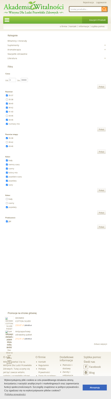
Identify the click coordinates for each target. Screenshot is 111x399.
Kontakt (72, 26)
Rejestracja (88, 2)
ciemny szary (14, 164)
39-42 (11, 107)
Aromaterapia (14, 49)
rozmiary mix (14, 124)
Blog (92, 372)
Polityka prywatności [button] (15, 394)
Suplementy (13, 45)
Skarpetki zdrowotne (17, 54)
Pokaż (101, 86)
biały (11, 160)
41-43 (11, 111)
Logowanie (101, 2)
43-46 (11, 115)
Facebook (95, 367)
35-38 (11, 99)
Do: (18, 80)
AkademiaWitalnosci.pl (33, 8)
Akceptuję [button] (95, 387)
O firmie (63, 26)
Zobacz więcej (100, 344)
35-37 (11, 95)
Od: (6, 80)
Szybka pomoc (98, 26)
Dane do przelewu (47, 375)
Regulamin (43, 365)
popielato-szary (15, 176)
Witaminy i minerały (17, 40)
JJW (10, 221)
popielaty (13, 180)
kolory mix (13, 172)
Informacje (84, 26)
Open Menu (6, 20)
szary (11, 184)
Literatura (12, 58)
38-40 (11, 103)
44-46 (11, 119)
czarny (11, 168)
